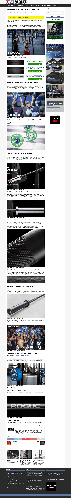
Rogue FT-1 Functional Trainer (25, 461)
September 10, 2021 (12, 12)
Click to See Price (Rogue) (35, 64)
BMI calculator (29, 477)
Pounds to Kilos (38, 480)
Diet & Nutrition (19, 5)
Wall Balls (9, 460)
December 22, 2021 (51, 93)
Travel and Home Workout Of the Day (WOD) (34, 475)
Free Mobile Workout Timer (31, 472)
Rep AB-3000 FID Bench (53, 90)
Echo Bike (19, 17)
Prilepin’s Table (29, 479)
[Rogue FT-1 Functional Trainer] (26, 454)
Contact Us (62, 494)
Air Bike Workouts (30, 476)
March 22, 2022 (51, 66)
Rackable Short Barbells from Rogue (22, 355)
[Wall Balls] (13, 454)
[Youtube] (8, 436)
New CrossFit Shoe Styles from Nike (54, 76)
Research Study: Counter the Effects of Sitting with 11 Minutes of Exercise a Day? (55, 103)
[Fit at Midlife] (26, 3)
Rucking (55, 5)
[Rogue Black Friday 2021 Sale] (39, 454)
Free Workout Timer (30, 473)
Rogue (16, 422)
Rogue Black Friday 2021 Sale (38, 461)
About (57, 494)
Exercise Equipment (35, 5)
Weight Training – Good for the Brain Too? (54, 49)
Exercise (27, 5)
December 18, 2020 (51, 107)
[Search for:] (55, 13)
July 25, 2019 (50, 52)
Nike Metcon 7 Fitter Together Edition (54, 63)
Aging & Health (10, 5)
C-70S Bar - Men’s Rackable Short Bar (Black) (34, 67)
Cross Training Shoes (46, 5)
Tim (17, 12)
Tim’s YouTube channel (18, 433)
